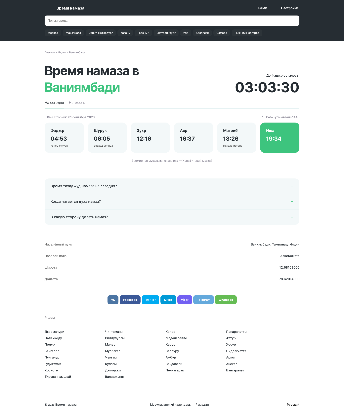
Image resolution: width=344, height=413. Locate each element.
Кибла (263, 8)
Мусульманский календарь (170, 404)
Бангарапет (235, 370)
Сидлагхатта (236, 351)
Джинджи (113, 370)
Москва (53, 32)
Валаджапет (115, 377)
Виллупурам (115, 338)
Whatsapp (226, 299)
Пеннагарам (175, 370)
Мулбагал (112, 351)
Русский (293, 404)
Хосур (231, 344)
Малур (110, 344)
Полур (50, 344)
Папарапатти (236, 332)
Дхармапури (54, 332)
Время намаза (70, 8)
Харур (170, 344)
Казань (125, 32)
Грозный (143, 32)
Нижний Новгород (247, 32)
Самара (221, 32)
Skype (168, 299)
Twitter (150, 299)
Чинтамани (114, 332)
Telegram (203, 299)
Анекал (231, 364)
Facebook (130, 299)
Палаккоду (53, 338)
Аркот (231, 357)
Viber (185, 299)
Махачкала (73, 32)
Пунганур (52, 357)
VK (113, 299)
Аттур (231, 338)
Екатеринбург (166, 32)
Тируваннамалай (58, 377)
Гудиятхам (53, 364)
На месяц (77, 102)
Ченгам (111, 357)
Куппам (111, 364)
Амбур (171, 357)
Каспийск (202, 32)
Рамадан (202, 404)
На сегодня (54, 102)
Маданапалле (176, 338)
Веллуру (172, 351)
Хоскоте (51, 370)
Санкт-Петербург (101, 32)
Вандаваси (174, 364)
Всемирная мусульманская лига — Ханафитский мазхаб (172, 161)
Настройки (289, 8)
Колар (170, 332)
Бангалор (52, 351)
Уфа (185, 32)
